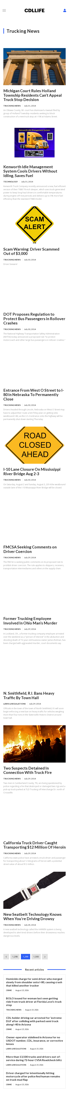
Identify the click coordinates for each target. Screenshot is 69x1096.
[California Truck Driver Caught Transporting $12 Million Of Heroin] (34, 818)
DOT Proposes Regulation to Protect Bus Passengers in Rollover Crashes (34, 318)
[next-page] (45, 956)
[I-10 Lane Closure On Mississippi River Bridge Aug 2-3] (34, 445)
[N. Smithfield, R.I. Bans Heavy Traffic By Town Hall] (34, 669)
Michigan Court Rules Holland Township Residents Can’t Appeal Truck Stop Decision (32, 95)
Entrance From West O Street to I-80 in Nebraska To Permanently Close (33, 394)
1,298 (15, 956)
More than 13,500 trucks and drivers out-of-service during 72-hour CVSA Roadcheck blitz (34, 1058)
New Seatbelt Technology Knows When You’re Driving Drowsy (32, 916)
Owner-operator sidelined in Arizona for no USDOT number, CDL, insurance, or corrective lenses (34, 1040)
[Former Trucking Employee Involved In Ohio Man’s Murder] (34, 594)
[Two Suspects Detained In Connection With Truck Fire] (34, 743)
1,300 (36, 956)
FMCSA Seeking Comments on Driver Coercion (30, 549)
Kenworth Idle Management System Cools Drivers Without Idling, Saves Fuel (30, 171)
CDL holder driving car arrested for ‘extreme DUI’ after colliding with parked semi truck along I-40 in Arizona (34, 1021)
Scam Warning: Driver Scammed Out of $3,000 (31, 251)
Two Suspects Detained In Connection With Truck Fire (27, 770)
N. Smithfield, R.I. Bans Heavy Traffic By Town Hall (28, 695)
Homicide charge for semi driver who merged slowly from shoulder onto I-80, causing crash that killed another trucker (34, 982)
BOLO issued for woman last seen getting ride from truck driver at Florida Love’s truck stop (34, 1001)
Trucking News (12, 105)
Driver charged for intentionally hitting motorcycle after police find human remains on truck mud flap (33, 1076)
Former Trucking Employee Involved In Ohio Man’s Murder (30, 620)
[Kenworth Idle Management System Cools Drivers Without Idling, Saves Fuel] (34, 142)
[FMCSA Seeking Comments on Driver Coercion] (34, 522)
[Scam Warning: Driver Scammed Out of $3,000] (34, 224)
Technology (10, 181)
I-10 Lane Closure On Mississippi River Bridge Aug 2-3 (31, 471)
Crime (9, 990)
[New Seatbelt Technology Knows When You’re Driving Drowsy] (34, 890)
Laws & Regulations (14, 703)
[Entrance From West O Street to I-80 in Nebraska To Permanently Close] (34, 366)
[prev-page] (6, 956)
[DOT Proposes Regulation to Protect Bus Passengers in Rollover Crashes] (34, 290)
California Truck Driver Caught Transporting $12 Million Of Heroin (34, 844)
